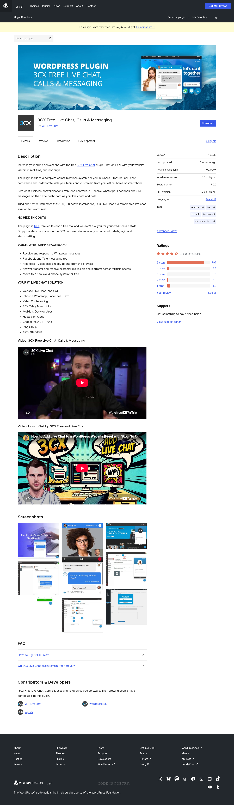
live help (196, 214)
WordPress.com (192, 747)
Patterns (60, 764)
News (17, 753)
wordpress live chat (205, 221)
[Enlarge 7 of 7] (142, 593)
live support (209, 214)
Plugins (60, 758)
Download (208, 123)
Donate (145, 758)
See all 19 (211, 199)
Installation (63, 141)
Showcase (61, 747)
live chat (211, 207)
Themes (60, 753)
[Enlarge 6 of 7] (142, 556)
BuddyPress (190, 764)
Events (143, 753)
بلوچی (49, 783)
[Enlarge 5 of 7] (142, 527)
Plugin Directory (23, 17)
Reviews (43, 141)
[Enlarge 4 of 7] (98, 602)
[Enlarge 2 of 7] (54, 566)
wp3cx (29, 712)
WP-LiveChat (50, 126)
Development (86, 141)
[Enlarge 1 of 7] (54, 527)
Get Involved (147, 747)
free (36, 226)
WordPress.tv (107, 764)
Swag (144, 764)
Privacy (18, 764)
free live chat (197, 207)
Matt (186, 753)
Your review (164, 292)
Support (211, 141)
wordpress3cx (98, 704)
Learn (101, 747)
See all (212, 292)
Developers (104, 758)
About (17, 747)
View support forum (169, 321)
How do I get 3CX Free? (33, 655)
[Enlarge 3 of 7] (98, 527)
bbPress (188, 758)
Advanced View (167, 231)
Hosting (18, 758)
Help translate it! (145, 27)
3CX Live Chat (86, 165)
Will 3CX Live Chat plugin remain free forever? (46, 665)
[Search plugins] (50, 38)
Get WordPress (217, 5)
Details (25, 141)
